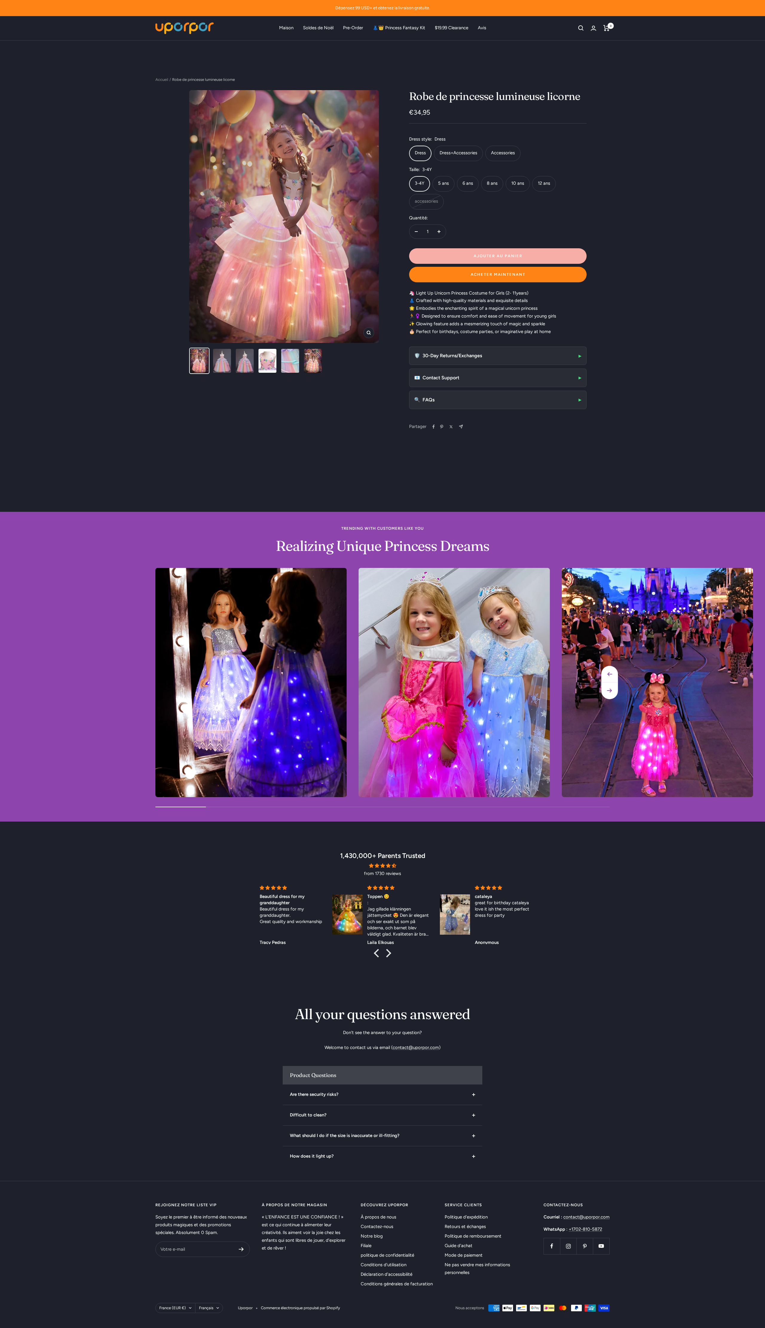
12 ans (544, 183)
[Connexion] (593, 28)
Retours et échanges (465, 1226)
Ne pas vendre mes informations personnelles (477, 1268)
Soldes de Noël (318, 27)
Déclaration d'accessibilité (386, 1274)
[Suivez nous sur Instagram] (568, 1246)
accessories (426, 201)
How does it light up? (312, 1156)
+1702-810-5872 (585, 1229)
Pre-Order (353, 27)
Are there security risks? (314, 1094)
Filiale (366, 1245)
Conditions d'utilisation (383, 1264)
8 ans (492, 183)
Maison (286, 27)
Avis (482, 27)
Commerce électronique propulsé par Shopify (300, 1308)
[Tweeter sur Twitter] (451, 427)
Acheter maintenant (498, 274)
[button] (378, 953)
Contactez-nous (377, 1226)
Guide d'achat (458, 1245)
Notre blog (372, 1236)
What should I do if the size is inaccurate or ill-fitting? (345, 1135)
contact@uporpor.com (416, 1047)
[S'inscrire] (241, 1249)
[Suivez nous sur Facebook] (552, 1246)
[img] (382, 866)
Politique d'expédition (466, 1217)
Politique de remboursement (473, 1236)
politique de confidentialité (387, 1255)
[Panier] (606, 28)
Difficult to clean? (308, 1115)
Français (206, 1308)
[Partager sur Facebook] (433, 427)
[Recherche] (581, 28)
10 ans (517, 183)
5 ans (443, 183)
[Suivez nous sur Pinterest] (584, 1246)
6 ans (468, 183)
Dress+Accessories (458, 152)
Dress (420, 152)
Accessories (503, 152)
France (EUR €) (172, 1308)
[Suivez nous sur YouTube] (601, 1246)
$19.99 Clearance (451, 27)
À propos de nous (378, 1217)
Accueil (161, 79)
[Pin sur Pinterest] (441, 427)
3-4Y (419, 183)
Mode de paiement (464, 1255)
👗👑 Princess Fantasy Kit (399, 27)
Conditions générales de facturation (397, 1284)
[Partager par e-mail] (461, 427)
